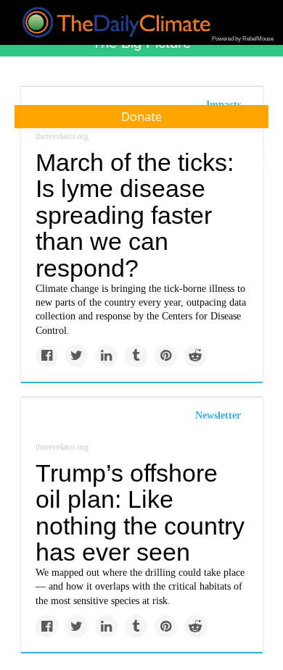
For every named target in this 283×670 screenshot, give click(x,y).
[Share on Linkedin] (106, 356)
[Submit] (262, 165)
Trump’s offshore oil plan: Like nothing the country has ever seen (140, 512)
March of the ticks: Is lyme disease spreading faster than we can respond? (135, 215)
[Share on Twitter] (76, 356)
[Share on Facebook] (47, 356)
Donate (141, 117)
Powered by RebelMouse (243, 38)
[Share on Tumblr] (136, 356)
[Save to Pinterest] (166, 356)
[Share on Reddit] (195, 356)
